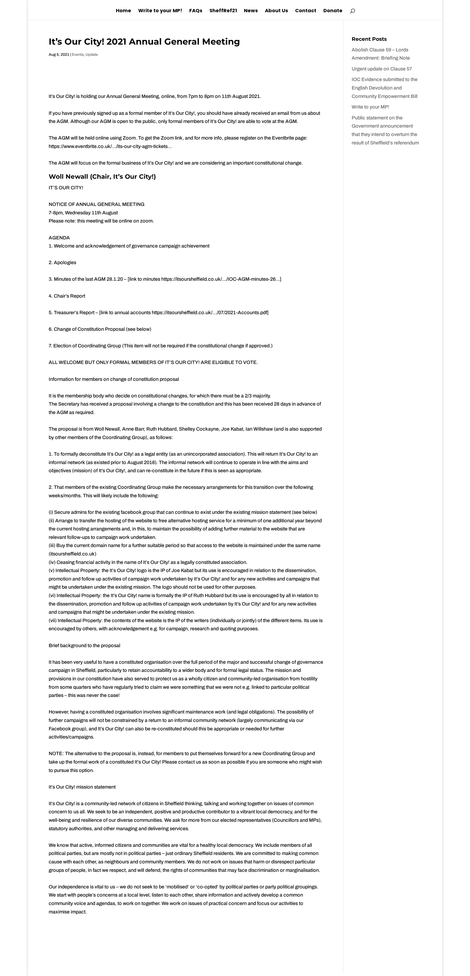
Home (123, 11)
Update (91, 54)
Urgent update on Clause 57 (382, 69)
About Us (276, 11)
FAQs (195, 11)
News (251, 11)
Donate (332, 11)
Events (78, 54)
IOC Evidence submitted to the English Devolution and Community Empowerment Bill (385, 88)
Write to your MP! (160, 11)
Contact (305, 11)
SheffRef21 (223, 11)
